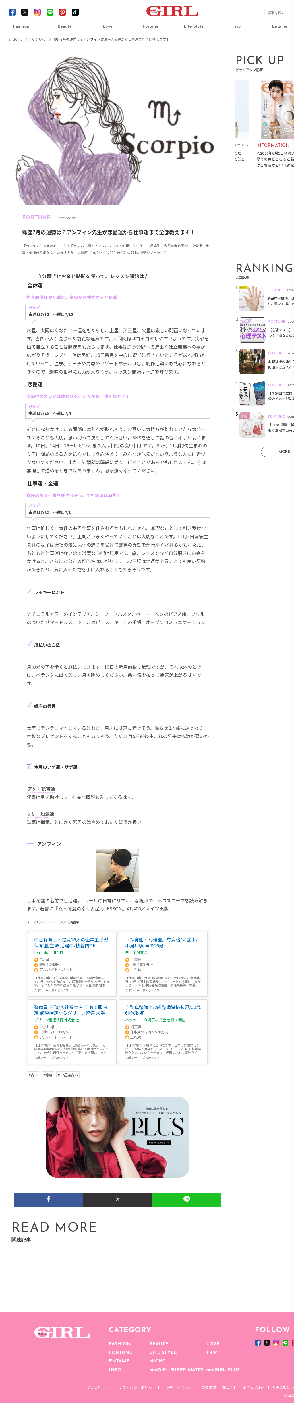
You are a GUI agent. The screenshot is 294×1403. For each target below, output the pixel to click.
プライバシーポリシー (137, 1387)
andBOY (276, 29)
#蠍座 (47, 1075)
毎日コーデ (17, 29)
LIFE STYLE (163, 1352)
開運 (147, 29)
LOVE (213, 1344)
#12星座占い (68, 1075)
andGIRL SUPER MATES (176, 1370)
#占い (33, 1075)
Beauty (64, 26)
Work (190, 41)
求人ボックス (60, 990)
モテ (104, 41)
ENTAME (119, 1361)
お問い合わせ (254, 1387)
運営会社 (229, 1387)
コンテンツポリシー (178, 1387)
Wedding (104, 29)
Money (189, 29)
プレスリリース (99, 1387)
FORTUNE (120, 1352)
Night (103, 51)
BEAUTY (159, 1344)
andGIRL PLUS (223, 1370)
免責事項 (208, 1387)
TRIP (211, 1352)
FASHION (120, 1344)
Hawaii (233, 29)
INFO (115, 1370)
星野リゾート (233, 41)
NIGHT (157, 1361)
